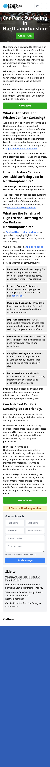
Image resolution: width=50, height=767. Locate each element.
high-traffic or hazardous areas (21, 148)
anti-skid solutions (33, 246)
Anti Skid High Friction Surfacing (22, 232)
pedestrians (18, 295)
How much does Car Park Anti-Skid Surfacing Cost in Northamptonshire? (24, 586)
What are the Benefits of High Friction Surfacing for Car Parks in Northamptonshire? (24, 595)
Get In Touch (25, 35)
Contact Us (25, 105)
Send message (25, 560)
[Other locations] (37, 6)
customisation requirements (21, 207)
